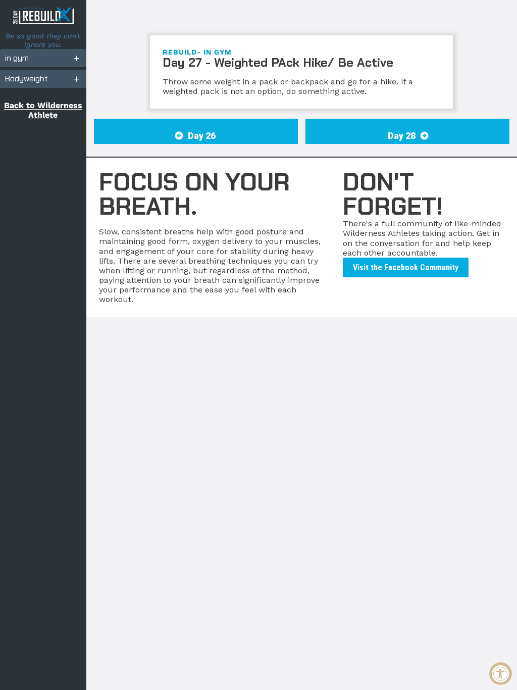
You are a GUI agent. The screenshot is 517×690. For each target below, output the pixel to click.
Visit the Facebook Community (405, 267)
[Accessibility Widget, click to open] (500, 673)
